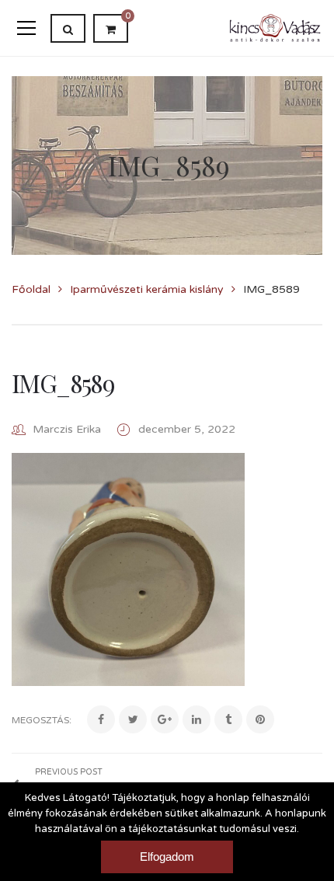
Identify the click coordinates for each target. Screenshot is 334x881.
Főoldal (31, 289)
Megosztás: (41, 720)
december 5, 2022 (186, 429)
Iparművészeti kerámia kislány (147, 289)
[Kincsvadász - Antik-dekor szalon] (275, 27)
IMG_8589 (63, 382)
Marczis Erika (67, 429)
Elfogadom (167, 856)
